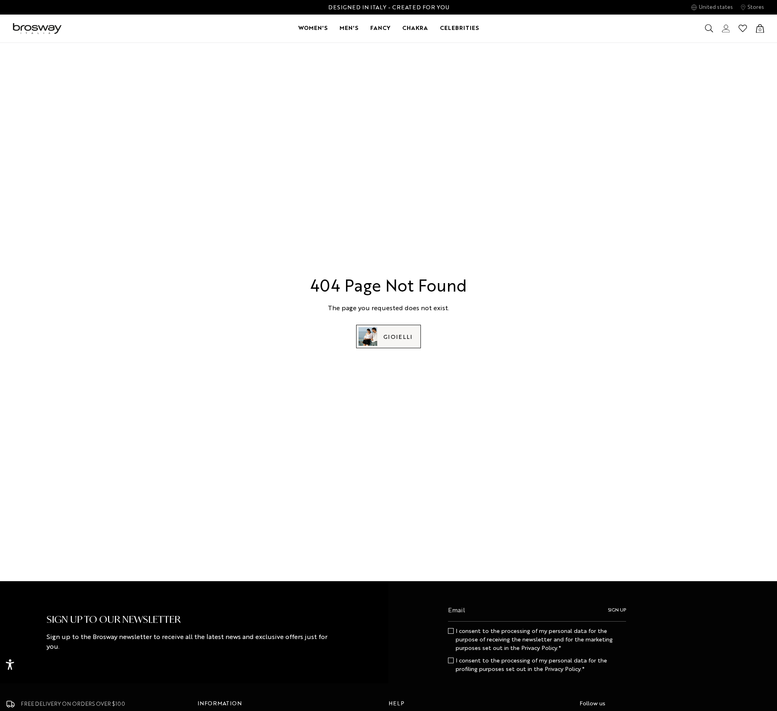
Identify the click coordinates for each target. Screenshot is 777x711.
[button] (312, 28)
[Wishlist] (743, 28)
